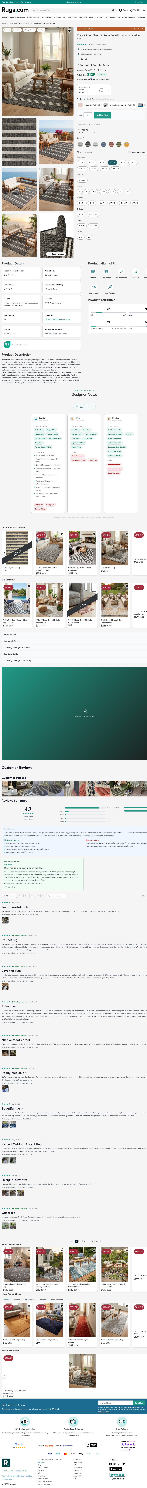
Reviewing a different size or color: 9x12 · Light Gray (19, 953)
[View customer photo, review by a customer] (9, 788)
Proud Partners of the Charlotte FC (50, 1459)
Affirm (40, 1473)
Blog (39, 1465)
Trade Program (43, 1479)
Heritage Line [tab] (30, 1299)
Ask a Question (84, 124)
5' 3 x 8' (112, 163)
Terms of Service (103, 1412)
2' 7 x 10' (112, 203)
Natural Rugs (47, 17)
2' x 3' (81, 163)
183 (91, 1241)
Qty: (80, 115)
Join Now (139, 1403)
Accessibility (78, 1476)
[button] (69, 31)
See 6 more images (56, 254)
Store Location (43, 1468)
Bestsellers (41, 1476)
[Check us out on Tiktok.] (119, 1464)
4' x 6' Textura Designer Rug (14, 1340)
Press (75, 1479)
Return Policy (78, 1473)
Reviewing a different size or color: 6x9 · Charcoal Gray (20, 1220)
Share (98, 124)
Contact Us (77, 1459)
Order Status (140, 2)
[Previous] (4, 553)
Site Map (41, 1470)
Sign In (125, 10)
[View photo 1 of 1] (5, 920)
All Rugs (5, 17)
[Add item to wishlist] (61, 534)
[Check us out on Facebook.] (110, 1464)
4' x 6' (102, 163)
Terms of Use (7, 1471)
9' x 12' (94, 169)
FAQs (75, 1465)
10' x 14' (116, 169)
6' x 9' (123, 163)
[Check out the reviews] (117, 1476)
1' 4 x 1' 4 (82, 180)
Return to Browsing (9, 23)
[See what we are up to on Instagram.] (115, 1464)
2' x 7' (102, 203)
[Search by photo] (33, 10)
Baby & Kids (72, 17)
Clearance (141, 17)
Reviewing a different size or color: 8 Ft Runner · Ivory (20, 915)
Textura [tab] (6, 1299)
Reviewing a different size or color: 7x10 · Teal (17, 1187)
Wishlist (137, 10)
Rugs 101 (76, 1470)
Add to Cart (102, 115)
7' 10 (103, 192)
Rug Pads (83, 17)
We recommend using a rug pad (103, 99)
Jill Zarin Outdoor (34, 23)
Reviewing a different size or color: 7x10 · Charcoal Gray (23, 883)
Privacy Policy (139, 1407)
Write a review (101, 44)
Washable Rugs (33, 17)
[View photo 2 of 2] (12, 1053)
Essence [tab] (17, 1299)
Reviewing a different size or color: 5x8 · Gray (17, 981)
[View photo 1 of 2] (5, 1053)
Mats (91, 17)
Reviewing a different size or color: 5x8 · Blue (17, 1083)
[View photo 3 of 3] (20, 1193)
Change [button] (92, 132)
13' (128, 192)
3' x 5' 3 (91, 163)
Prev (71, 1241)
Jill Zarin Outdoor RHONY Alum (57, 319)
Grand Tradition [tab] (56, 1299)
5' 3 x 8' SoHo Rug (108, 568)
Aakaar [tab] (43, 1299)
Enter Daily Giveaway (45, 1481)
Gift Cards (41, 1462)
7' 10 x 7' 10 (93, 214)
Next (97, 1241)
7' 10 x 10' (82, 169)
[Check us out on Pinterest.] (123, 1464)
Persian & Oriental (17, 17)
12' (120, 192)
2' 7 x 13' (135, 203)
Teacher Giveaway (44, 1484)
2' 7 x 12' (124, 203)
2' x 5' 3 (81, 203)
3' (79, 192)
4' (86, 192)
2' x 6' (92, 203)
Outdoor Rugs (59, 17)
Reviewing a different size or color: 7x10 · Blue (17, 1119)
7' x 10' (133, 163)
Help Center (78, 1468)
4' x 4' (81, 214)
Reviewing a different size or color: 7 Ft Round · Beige (20, 1047)
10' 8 (112, 192)
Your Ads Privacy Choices (13, 1476)
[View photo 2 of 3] (12, 1193)
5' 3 (94, 192)
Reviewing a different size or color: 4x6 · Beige (17, 1022)
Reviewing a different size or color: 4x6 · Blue (17, 1155)
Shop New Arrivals (73, 2)
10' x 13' (104, 169)
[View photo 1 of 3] (5, 1193)
